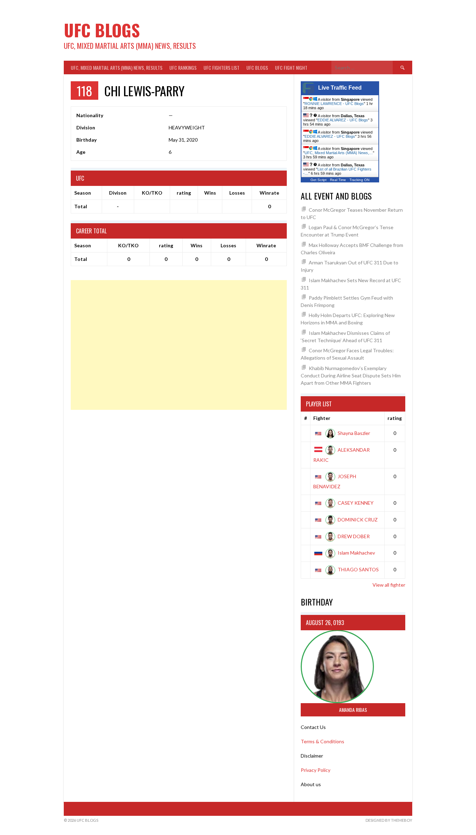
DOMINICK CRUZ (358, 519)
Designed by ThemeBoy (389, 820)
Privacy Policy (315, 770)
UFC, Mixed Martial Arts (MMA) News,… (339, 153)
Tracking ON (359, 180)
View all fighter (389, 585)
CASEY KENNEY (356, 503)
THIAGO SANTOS (358, 569)
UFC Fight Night (291, 67)
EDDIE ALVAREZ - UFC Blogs (342, 120)
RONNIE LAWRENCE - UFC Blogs (334, 103)
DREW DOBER (354, 536)
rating (394, 418)
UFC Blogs (102, 29)
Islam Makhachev (356, 553)
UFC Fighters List (221, 67)
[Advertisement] (179, 345)
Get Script (318, 180)
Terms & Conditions (322, 741)
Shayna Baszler (354, 433)
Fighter (321, 418)
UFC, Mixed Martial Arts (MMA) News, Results (116, 67)
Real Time (338, 180)
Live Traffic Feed (340, 88)
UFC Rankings (183, 67)
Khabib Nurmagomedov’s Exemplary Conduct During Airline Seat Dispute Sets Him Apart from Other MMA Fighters (351, 375)
